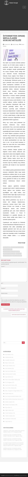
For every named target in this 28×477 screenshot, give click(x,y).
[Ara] (23, 342)
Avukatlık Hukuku (9, 360)
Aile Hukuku (8, 354)
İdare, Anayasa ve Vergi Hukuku (12, 390)
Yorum (3, 266)
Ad (2, 283)
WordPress (16, 475)
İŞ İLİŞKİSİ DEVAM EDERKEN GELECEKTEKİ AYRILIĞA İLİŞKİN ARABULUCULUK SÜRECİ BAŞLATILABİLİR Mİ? (13, 444)
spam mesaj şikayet (7, 255)
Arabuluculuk (8, 357)
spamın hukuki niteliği (17, 255)
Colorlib (2, 475)
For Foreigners (8, 382)
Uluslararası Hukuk (9, 418)
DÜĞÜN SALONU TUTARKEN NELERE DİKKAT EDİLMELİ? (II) (12, 439)
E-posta (3, 288)
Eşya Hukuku (8, 376)
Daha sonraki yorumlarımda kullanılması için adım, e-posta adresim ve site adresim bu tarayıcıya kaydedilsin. (14, 300)
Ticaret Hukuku (8, 413)
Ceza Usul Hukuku (9, 371)
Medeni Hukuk (8, 402)
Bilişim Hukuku (8, 363)
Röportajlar (7, 407)
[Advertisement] (14, 20)
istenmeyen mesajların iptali (9, 253)
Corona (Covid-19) (9, 374)
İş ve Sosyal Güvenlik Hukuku (12, 396)
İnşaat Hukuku (8, 393)
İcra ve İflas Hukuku (9, 388)
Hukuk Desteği (15, 44)
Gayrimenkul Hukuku (10, 385)
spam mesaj (18, 253)
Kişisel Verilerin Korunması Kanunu (13, 399)
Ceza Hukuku (8, 368)
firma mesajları (6, 247)
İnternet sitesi (4, 293)
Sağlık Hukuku (8, 410)
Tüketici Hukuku (8, 416)
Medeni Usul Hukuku (10, 404)
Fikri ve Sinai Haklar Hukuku (11, 379)
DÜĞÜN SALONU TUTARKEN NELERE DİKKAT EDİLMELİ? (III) (12, 435)
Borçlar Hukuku (8, 365)
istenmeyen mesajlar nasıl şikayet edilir (11, 251)
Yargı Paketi (8, 421)
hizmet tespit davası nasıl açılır (17, 247)
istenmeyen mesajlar (7, 249)
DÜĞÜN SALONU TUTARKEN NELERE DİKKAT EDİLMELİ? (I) (12, 449)
